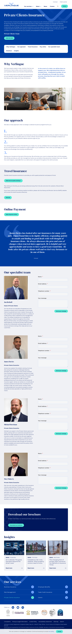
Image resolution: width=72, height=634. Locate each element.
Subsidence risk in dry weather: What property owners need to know (36, 561)
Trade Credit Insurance (45, 592)
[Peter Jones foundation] (18, 612)
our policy (51, 631)
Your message (42, 298)
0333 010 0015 (9, 38)
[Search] (57, 6)
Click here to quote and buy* (13, 180)
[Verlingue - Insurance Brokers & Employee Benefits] (11, 4)
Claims (40, 597)
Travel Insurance (33, 46)
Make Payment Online (11, 214)
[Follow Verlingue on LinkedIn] (13, 607)
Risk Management (10, 592)
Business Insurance (10, 587)
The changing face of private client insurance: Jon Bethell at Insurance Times (57, 562)
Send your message (61, 311)
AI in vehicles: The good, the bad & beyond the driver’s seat (14, 561)
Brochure (9, 50)
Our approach (21, 46)
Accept (59, 631)
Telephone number (44, 291)
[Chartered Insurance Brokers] (8, 612)
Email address (43, 284)
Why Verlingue (10, 46)
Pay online (43, 46)
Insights (16, 50)
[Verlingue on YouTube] (18, 607)
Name (40, 276)
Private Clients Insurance (12, 597)
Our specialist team (54, 46)
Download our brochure (16, 525)
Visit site (8, 197)
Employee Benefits (44, 587)
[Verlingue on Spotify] (22, 607)
